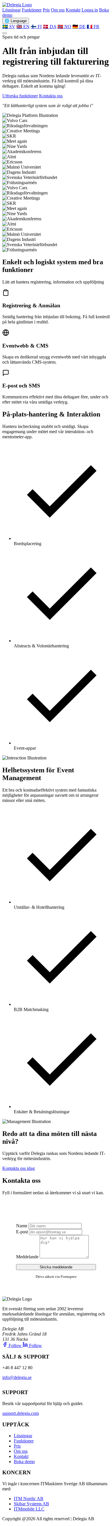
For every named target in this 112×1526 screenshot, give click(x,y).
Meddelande (27, 1256)
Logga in (90, 9)
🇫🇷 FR (93, 26)
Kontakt (73, 9)
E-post (22, 1231)
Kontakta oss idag (18, 1168)
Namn (21, 1225)
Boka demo (24, 1461)
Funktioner (32, 9)
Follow (15, 1345)
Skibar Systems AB (31, 1503)
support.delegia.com (20, 1413)
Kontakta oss (51, 95)
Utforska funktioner (20, 95)
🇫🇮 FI (36, 26)
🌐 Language (16, 21)
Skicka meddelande (56, 1267)
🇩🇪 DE (79, 26)
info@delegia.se (17, 1377)
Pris (46, 9)
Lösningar (11, 9)
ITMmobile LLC (29, 1508)
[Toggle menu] (4, 33)
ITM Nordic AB (28, 1498)
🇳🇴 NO (64, 26)
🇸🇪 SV (8, 26)
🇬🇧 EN (23, 26)
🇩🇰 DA (49, 26)
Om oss (58, 9)
